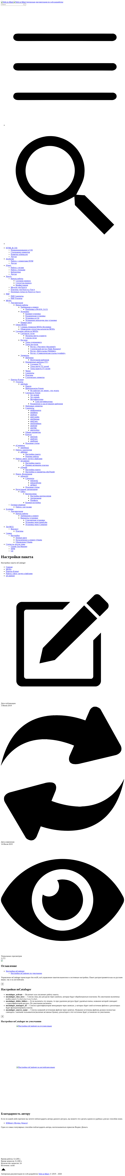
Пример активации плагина (37, 465)
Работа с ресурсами (24, 507)
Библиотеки (16, 272)
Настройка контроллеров (40, 496)
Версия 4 (14, 529)
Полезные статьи (32, 443)
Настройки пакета (33, 454)
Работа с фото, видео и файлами (29, 459)
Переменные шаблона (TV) (36, 362)
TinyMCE (10, 527)
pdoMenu (34, 412)
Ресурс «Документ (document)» (43, 347)
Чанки (28, 371)
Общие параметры (33, 432)
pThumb (24, 467)
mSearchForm (35, 483)
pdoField (33, 426)
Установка (25, 311)
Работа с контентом (24, 450)
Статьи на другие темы (15, 544)
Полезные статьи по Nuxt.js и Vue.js (26, 292)
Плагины (29, 375)
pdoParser (34, 441)
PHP (8, 294)
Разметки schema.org (19, 254)
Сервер (9, 533)
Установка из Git (32, 318)
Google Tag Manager (19, 546)
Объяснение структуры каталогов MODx (38, 329)
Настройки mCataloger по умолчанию (26, 973)
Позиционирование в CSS (22, 250)
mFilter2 (33, 485)
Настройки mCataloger (15, 971)
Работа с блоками (18, 270)
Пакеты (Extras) (17, 380)
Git (12, 551)
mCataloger (25, 461)
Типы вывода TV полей (40, 369)
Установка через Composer (36, 524)
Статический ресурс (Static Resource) (45, 349)
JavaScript (10, 259)
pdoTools (24, 384)
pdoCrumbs (34, 417)
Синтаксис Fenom (32, 393)
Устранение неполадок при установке (41, 320)
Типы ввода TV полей (39, 366)
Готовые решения (18, 505)
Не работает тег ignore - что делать (44, 391)
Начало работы (17, 279)
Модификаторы (36, 399)
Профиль (34, 500)
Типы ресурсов (31, 344)
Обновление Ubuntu (24, 542)
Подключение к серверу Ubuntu (29, 540)
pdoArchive (34, 430)
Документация (17, 303)
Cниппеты (29, 373)
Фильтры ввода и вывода (35, 336)
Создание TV (35, 364)
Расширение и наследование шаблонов (46, 404)
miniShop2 (25, 448)
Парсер (28, 386)
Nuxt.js (8, 276)
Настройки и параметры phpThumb (40, 472)
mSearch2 (24, 476)
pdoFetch (33, 439)
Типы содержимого (33, 342)
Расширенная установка (35, 316)
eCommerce (20, 445)
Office (23, 492)
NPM (13, 549)
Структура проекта (23, 283)
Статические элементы (35, 377)
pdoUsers (34, 421)
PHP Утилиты (16, 298)
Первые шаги (26, 322)
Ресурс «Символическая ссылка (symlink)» (48, 353)
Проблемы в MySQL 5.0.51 (36, 309)
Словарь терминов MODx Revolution (36, 327)
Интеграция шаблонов (39, 360)
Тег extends (34, 397)
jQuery (8, 265)
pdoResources (35, 410)
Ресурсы (24, 340)
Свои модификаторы (44, 401)
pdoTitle (33, 428)
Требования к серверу (30, 307)
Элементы (25, 355)
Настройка (15, 535)
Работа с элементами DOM (22, 261)
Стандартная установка (35, 520)
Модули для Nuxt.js (19, 287)
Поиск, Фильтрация (24, 474)
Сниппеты (29, 408)
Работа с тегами (17, 268)
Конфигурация (22, 285)
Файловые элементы (34, 406)
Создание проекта (23, 281)
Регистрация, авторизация (26, 489)
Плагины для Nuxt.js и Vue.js (23, 290)
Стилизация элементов (20, 252)
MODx (8, 300)
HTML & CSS (11, 248)
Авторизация (35, 498)
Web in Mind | (44, 1174)
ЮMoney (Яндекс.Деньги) (17, 1123)
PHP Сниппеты (17, 296)
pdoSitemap (34, 419)
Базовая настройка (33, 503)
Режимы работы (32, 456)
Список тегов (31, 338)
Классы (28, 434)
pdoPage (33, 415)
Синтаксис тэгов (28, 333)
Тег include (34, 395)
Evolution (9, 509)
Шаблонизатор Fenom (34, 388)
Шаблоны (29, 358)
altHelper (24, 452)
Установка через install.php (36, 522)
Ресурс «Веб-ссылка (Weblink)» (43, 351)
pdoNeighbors (35, 423)
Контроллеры (31, 494)
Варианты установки (29, 518)
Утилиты (19, 382)
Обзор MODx (21, 325)
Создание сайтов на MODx (27, 331)
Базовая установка (33, 314)
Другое (14, 257)
